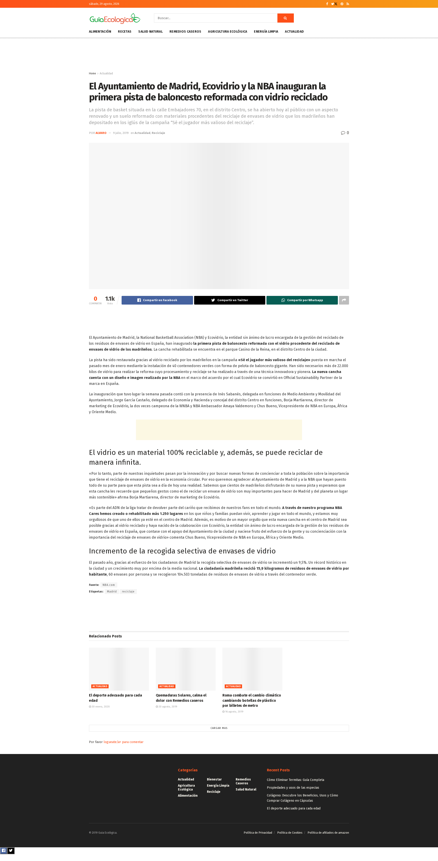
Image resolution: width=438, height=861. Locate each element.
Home (92, 73)
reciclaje (128, 591)
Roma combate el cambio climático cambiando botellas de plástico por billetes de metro (251, 700)
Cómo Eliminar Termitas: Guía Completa (295, 780)
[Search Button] (285, 18)
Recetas (124, 32)
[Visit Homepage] (115, 18)
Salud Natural (150, 32)
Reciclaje (158, 133)
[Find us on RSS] (348, 4)
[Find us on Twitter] (334, 4)
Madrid (112, 591)
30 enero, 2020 (100, 706)
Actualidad (294, 32)
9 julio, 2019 (121, 133)
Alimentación (100, 32)
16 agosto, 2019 (233, 711)
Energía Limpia (266, 32)
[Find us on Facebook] (327, 4)
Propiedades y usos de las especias (293, 788)
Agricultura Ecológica (227, 32)
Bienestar (214, 779)
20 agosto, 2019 (167, 706)
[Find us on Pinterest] (342, 4)
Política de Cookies (289, 832)
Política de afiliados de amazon (328, 832)
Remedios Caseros (185, 32)
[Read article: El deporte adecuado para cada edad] (119, 669)
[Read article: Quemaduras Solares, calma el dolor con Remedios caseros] (186, 669)
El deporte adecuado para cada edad (294, 808)
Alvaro (101, 133)
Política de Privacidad (258, 832)
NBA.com (109, 585)
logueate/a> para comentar (123, 742)
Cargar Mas (219, 728)
